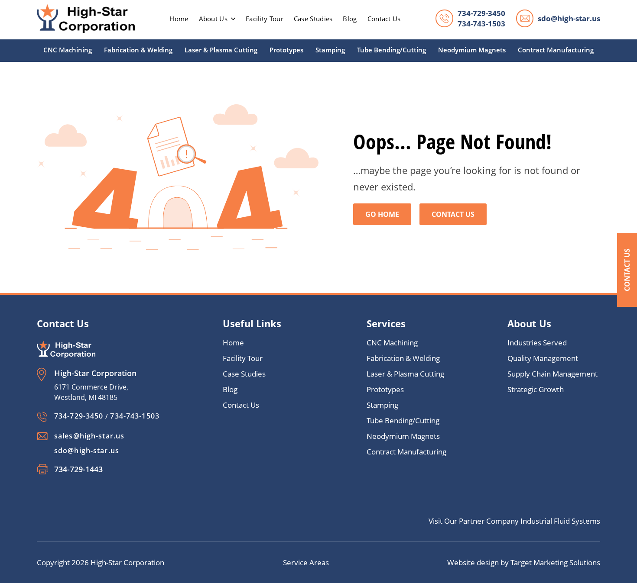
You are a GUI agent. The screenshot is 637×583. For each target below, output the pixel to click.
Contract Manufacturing (556, 49)
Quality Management (542, 358)
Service (296, 562)
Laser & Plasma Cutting (221, 49)
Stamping (330, 49)
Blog (350, 18)
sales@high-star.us (89, 436)
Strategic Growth (535, 389)
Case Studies (313, 18)
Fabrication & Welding (138, 49)
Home (233, 343)
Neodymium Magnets (472, 49)
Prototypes (286, 49)
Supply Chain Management (552, 374)
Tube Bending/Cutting (391, 49)
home (178, 18)
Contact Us (627, 269)
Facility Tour (264, 18)
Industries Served (537, 343)
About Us (213, 18)
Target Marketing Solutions (555, 562)
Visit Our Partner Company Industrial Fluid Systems (514, 521)
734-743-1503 (481, 24)
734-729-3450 (481, 13)
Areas (319, 562)
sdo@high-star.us (569, 18)
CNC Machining (67, 49)
